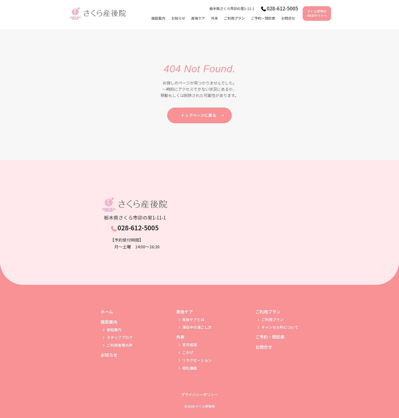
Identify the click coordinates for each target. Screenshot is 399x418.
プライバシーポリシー (199, 394)
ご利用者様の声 (120, 345)
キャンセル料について (279, 327)
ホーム (107, 312)
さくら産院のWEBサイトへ (317, 13)
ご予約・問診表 (263, 18)
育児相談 (189, 344)
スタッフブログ (120, 337)
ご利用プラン (272, 319)
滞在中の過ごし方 (197, 327)
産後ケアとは (193, 319)
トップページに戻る (198, 115)
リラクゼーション (197, 360)
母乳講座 (189, 368)
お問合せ (288, 18)
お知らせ (178, 18)
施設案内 (114, 329)
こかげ (187, 352)
